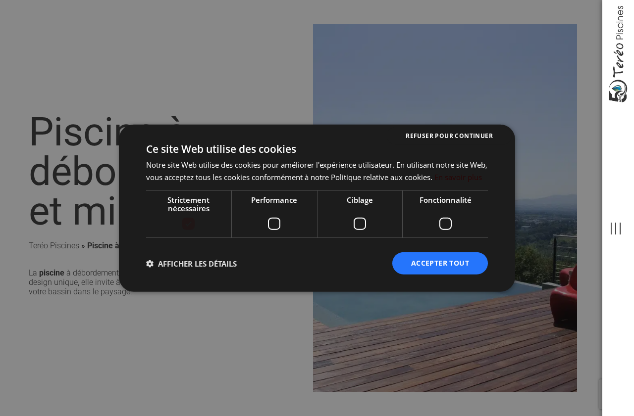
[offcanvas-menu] (615, 229)
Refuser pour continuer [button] (449, 135)
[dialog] (317, 208)
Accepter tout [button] (440, 263)
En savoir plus (458, 177)
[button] (191, 263)
